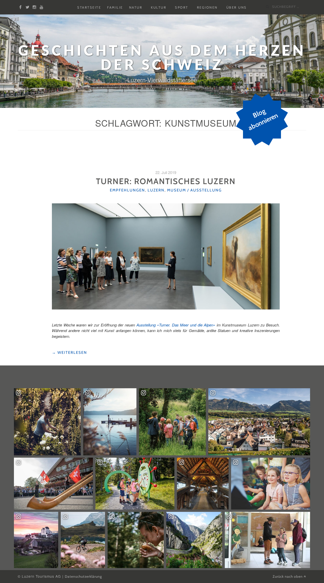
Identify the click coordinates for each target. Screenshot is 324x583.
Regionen (207, 7)
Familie (115, 7)
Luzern (156, 190)
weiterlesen (69, 352)
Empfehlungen (127, 190)
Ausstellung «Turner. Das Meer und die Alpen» (175, 324)
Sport (181, 7)
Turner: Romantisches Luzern (166, 181)
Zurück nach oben (288, 576)
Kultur (158, 7)
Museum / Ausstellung (194, 190)
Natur (136, 7)
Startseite (89, 7)
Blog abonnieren (263, 119)
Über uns (236, 7)
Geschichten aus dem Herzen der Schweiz (162, 57)
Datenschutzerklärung (83, 576)
